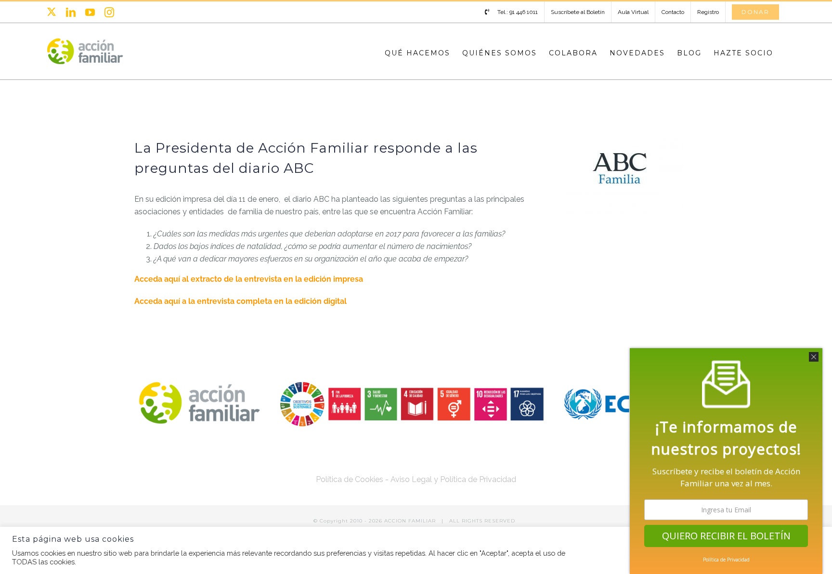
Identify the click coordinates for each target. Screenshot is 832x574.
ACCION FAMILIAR (411, 521)
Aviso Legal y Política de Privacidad (453, 479)
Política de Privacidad (726, 559)
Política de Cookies (349, 479)
